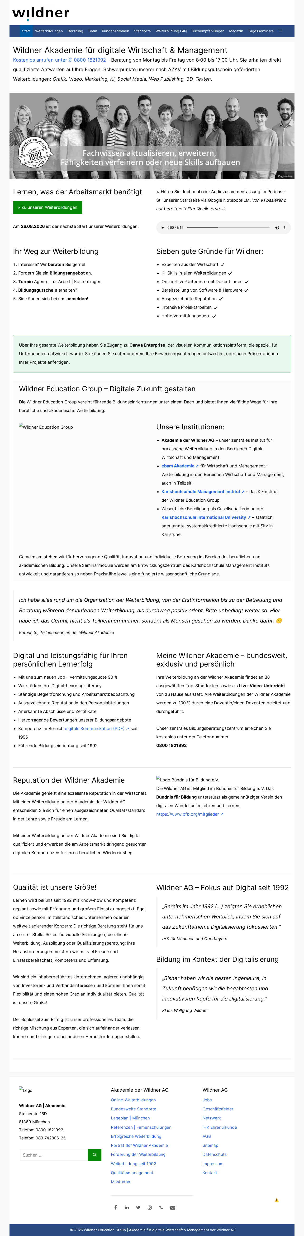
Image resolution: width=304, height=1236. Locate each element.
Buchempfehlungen (207, 31)
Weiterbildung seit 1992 (133, 1163)
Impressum (213, 1163)
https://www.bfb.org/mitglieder (187, 814)
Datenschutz (215, 1154)
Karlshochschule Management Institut (201, 491)
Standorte (142, 31)
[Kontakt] (172, 1208)
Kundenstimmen (115, 31)
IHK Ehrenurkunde (220, 1127)
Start (26, 31)
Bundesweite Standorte (133, 1109)
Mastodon (120, 1181)
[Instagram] (150, 1208)
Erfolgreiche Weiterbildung (136, 1136)
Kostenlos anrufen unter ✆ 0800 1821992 (59, 60)
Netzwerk (212, 1118)
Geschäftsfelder (218, 1109)
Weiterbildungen (49, 31)
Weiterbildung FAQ (171, 31)
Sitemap (210, 1145)
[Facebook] (115, 1208)
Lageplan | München (130, 1118)
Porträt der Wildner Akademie (139, 1145)
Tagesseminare (261, 31)
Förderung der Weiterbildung (138, 1154)
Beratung (75, 31)
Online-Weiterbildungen (133, 1100)
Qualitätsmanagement (132, 1172)
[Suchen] (94, 1155)
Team (92, 31)
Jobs (207, 1100)
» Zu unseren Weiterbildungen (47, 207)
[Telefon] (161, 1208)
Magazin (236, 31)
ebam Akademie (178, 465)
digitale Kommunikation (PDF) (95, 728)
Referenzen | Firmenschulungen (141, 1127)
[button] (280, 31)
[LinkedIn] (127, 1208)
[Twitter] (138, 1208)
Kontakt (210, 1172)
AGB (207, 1136)
